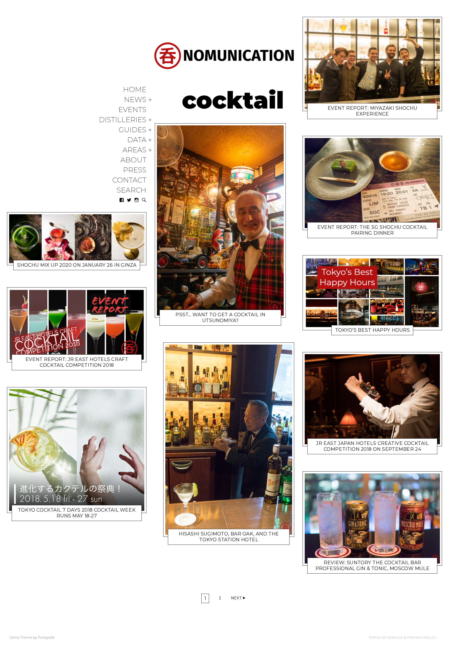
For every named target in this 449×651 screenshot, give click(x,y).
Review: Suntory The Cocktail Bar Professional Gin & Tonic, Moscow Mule (372, 565)
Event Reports (50, 365)
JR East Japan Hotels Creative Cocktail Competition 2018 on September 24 (372, 446)
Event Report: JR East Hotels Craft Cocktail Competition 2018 (76, 362)
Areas (134, 150)
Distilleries (122, 120)
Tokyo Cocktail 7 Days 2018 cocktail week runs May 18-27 (77, 513)
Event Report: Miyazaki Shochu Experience (372, 111)
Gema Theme (20, 637)
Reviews (349, 569)
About (133, 160)
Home (134, 90)
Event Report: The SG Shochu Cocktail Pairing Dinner (372, 230)
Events (132, 110)
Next (236, 598)
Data (136, 140)
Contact (129, 180)
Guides (132, 130)
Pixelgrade (46, 637)
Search (131, 190)
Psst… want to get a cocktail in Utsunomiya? (220, 317)
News (135, 100)
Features (203, 540)
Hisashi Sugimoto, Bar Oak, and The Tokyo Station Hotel (229, 536)
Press (134, 170)
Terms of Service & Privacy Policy (402, 637)
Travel (197, 321)
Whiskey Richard (69, 266)
